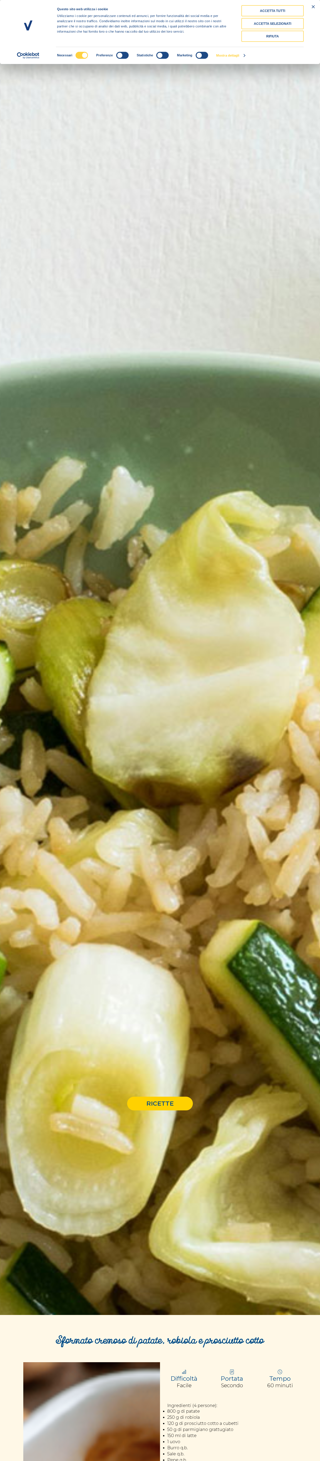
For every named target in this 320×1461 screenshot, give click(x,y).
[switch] (122, 55)
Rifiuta (272, 36)
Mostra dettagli (227, 55)
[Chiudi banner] (313, 6)
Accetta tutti (272, 11)
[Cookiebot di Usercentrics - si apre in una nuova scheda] (28, 55)
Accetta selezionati (272, 23)
